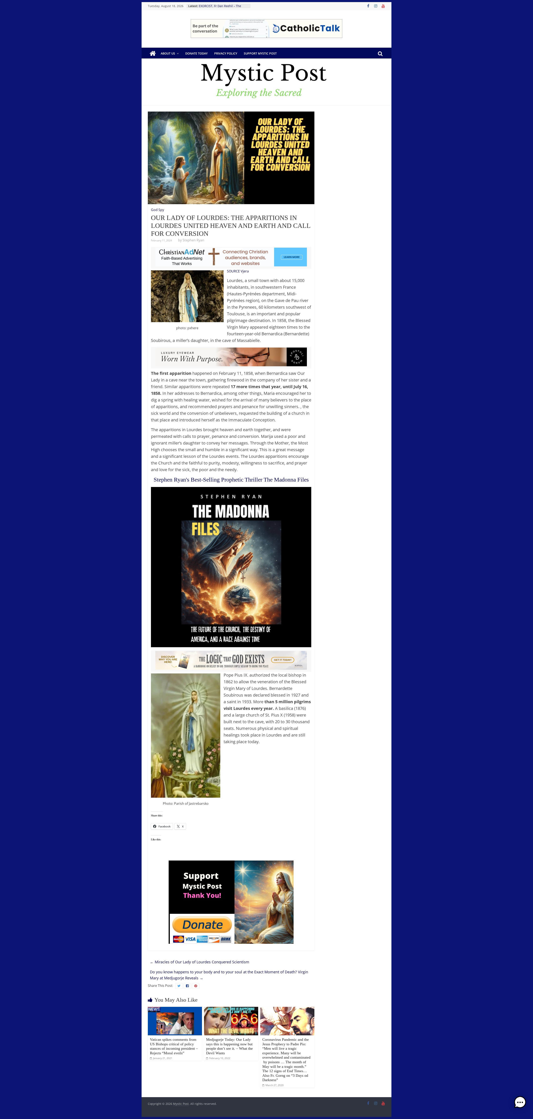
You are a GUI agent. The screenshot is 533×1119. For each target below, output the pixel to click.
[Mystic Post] (152, 53)
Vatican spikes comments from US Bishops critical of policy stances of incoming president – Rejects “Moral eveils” (174, 1046)
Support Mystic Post (260, 53)
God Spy (157, 209)
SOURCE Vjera (238, 271)
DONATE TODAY (196, 53)
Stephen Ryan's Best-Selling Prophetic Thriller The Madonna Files (231, 479)
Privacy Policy (225, 53)
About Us (168, 53)
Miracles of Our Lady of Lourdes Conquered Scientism (199, 961)
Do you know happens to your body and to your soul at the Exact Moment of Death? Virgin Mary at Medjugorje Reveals (229, 974)
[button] (520, 1104)
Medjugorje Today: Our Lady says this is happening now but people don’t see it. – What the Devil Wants (229, 1046)
